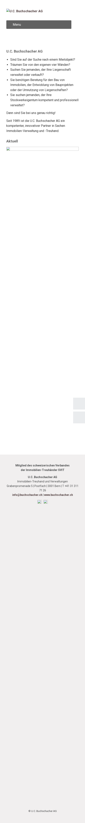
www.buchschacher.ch (58, 494)
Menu (17, 24)
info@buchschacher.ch (27, 494)
